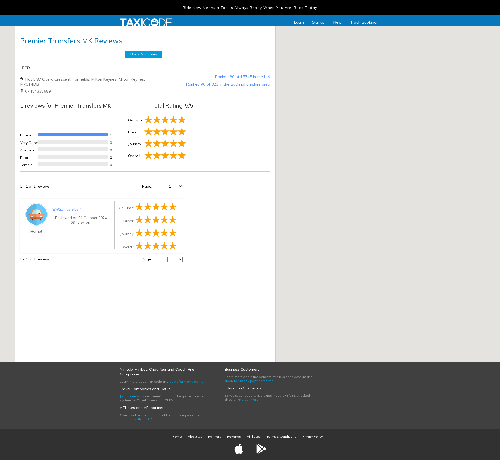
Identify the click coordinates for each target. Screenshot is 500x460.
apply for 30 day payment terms (249, 381)
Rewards (234, 436)
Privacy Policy (312, 436)
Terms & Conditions (281, 436)
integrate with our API (136, 419)
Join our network (132, 396)
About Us (195, 436)
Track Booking (363, 22)
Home (177, 436)
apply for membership (186, 381)
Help (337, 22)
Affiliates (254, 436)
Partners (214, 436)
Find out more (247, 399)
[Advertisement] (228, 140)
